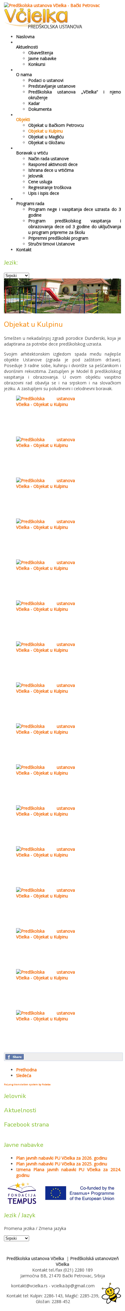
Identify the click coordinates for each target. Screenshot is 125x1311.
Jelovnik (35, 176)
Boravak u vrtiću (32, 153)
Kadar (34, 103)
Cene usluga (40, 181)
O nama (24, 74)
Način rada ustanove (48, 158)
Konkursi (36, 64)
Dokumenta (40, 109)
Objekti (23, 119)
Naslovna (25, 36)
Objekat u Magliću (46, 137)
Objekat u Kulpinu (45, 131)
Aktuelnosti (27, 47)
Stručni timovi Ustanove (51, 244)
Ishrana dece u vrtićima (51, 170)
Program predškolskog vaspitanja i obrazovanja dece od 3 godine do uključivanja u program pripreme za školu (74, 226)
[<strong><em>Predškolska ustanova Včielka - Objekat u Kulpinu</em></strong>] (45, 404)
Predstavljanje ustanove (52, 86)
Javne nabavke (42, 58)
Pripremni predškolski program (58, 238)
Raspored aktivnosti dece (53, 164)
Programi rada (30, 203)
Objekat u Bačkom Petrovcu (56, 125)
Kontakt (24, 249)
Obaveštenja (40, 53)
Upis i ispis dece (43, 193)
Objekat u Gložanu (46, 142)
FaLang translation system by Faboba (27, 1084)
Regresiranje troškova (49, 187)
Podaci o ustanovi (45, 80)
